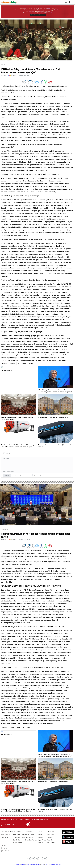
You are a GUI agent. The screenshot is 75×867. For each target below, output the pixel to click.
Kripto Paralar (42, 840)
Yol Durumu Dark (6, 834)
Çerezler (37, 864)
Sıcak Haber (50, 842)
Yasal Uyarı (58, 864)
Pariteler (40, 842)
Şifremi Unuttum (6, 851)
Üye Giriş (3, 845)
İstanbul (24, 363)
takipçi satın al (17, 842)
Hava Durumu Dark (7, 832)
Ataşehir (4, 363)
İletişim (23, 864)
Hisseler (40, 837)
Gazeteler (50, 840)
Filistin (12, 727)
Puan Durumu (29, 837)
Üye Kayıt (4, 848)
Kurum (31, 363)
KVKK (42, 864)
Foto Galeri (50, 832)
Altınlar (40, 832)
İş (18, 363)
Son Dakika (16, 840)
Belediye (12, 363)
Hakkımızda (17, 864)
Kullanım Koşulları (50, 864)
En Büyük (4, 727)
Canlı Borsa (28, 832)
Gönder (7, 475)
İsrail (28, 727)
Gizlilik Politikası (30, 864)
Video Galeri (50, 834)
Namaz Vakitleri (30, 834)
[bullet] (29, 475)
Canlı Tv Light (5, 837)
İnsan (18, 727)
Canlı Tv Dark (17, 832)
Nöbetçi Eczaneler (19, 837)
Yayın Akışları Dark (19, 834)
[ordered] (26, 475)
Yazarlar (49, 837)
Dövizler (40, 834)
